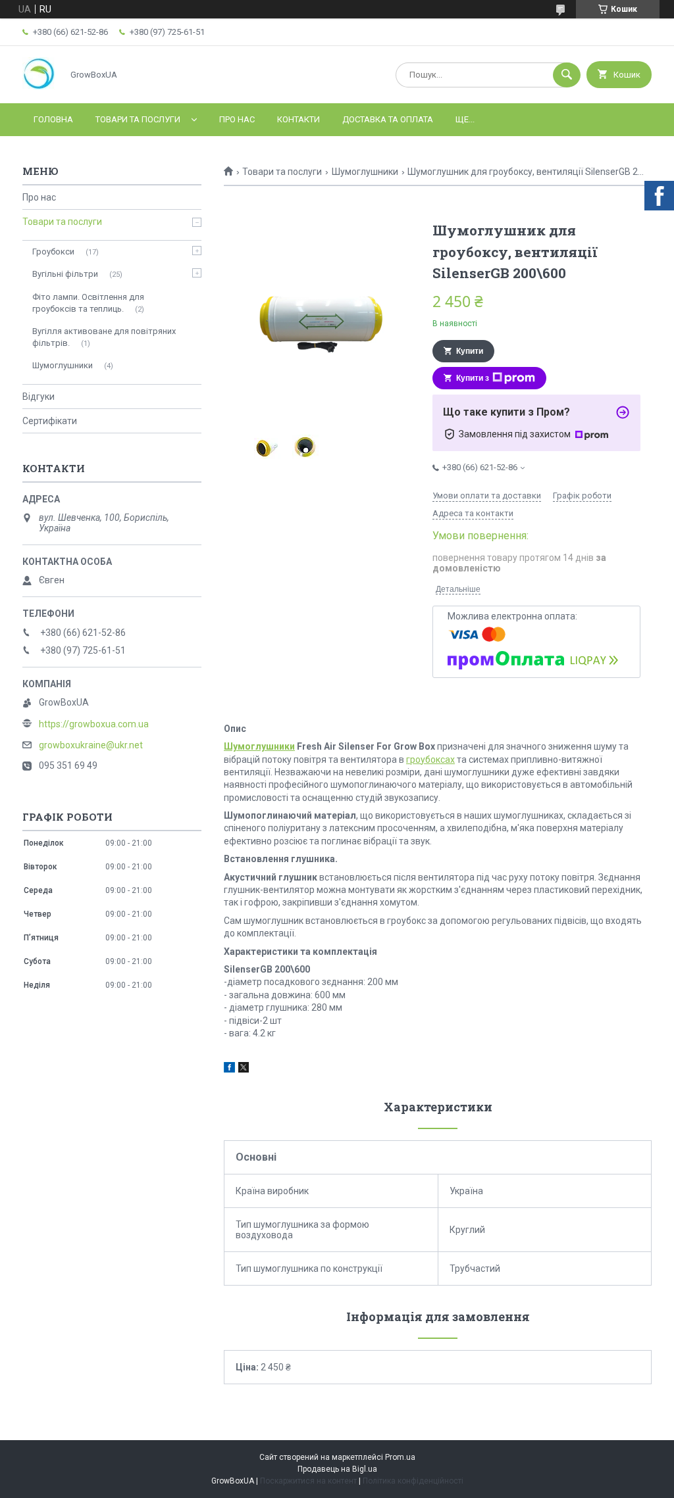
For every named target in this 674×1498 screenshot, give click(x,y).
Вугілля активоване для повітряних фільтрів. (104, 337)
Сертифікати (49, 421)
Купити (469, 351)
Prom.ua (400, 1457)
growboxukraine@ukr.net (91, 745)
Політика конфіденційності (413, 1481)
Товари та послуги (137, 119)
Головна (53, 119)
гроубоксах (430, 759)
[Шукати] (567, 74)
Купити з (472, 378)
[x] (243, 1069)
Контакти (298, 119)
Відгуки (38, 396)
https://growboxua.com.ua (94, 724)
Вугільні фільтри (65, 274)
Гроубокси (53, 251)
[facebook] (229, 1069)
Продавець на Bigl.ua (337, 1469)
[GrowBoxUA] (38, 87)
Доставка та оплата (387, 119)
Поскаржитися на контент (308, 1481)
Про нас (237, 119)
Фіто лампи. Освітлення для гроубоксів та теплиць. (88, 303)
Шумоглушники (365, 171)
